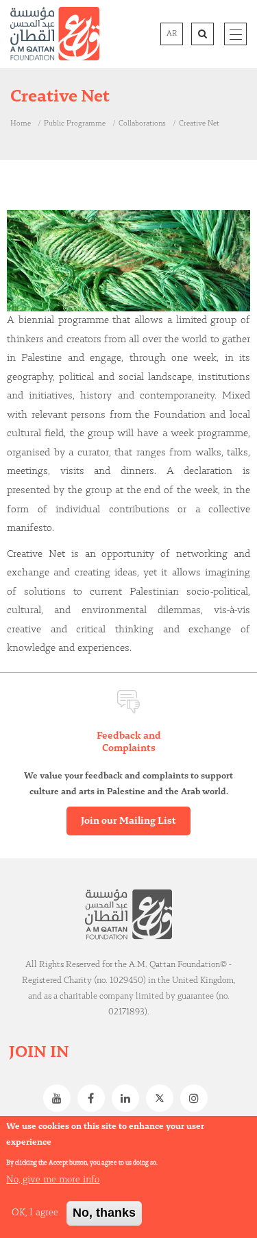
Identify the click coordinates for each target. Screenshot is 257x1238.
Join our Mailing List (128, 821)
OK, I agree (35, 1212)
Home (20, 123)
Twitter (163, 1098)
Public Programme (75, 123)
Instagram (197, 1098)
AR (172, 33)
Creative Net (199, 123)
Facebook (94, 1098)
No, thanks (104, 1212)
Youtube (60, 1098)
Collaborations (142, 123)
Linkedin (129, 1098)
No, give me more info (52, 1179)
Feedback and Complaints (129, 742)
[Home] (54, 33)
